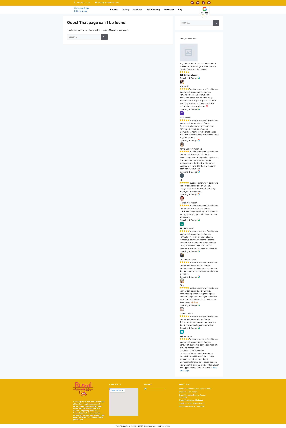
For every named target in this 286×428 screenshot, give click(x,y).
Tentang (125, 9)
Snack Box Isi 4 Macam (188, 392)
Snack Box (137, 9)
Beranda (114, 9)
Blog (180, 9)
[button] (138, 9)
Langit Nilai (166, 426)
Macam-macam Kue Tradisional (191, 406)
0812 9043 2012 (83, 2)
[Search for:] (84, 37)
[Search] (104, 37)
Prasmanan (169, 9)
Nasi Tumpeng (153, 9)
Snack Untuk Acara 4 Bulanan (191, 400)
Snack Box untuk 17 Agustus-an (191, 403)
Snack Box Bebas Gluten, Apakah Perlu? (195, 389)
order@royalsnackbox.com (108, 2)
